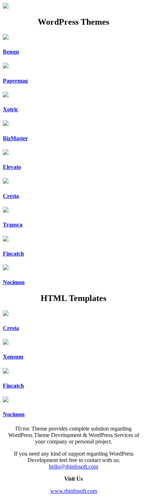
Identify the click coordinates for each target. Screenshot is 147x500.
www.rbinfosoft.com (73, 491)
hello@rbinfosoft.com (73, 466)
